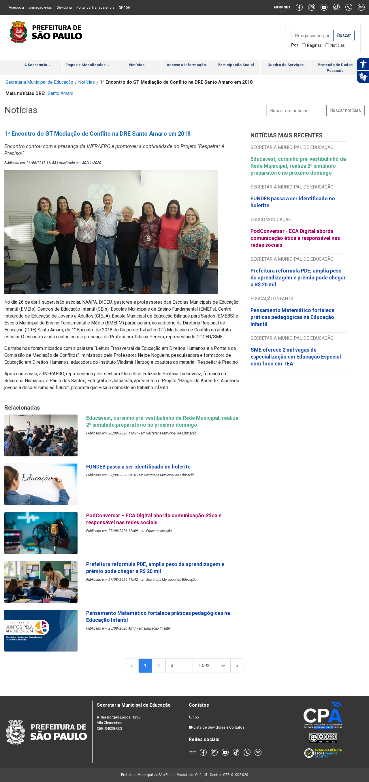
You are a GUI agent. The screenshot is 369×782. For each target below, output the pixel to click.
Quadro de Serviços (286, 65)
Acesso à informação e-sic (30, 7)
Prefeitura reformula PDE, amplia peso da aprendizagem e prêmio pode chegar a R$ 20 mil (298, 278)
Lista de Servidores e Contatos (218, 727)
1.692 (204, 665)
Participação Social (236, 65)
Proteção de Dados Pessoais (335, 68)
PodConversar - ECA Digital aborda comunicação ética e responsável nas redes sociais (295, 238)
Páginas (314, 45)
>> (223, 665)
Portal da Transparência (95, 7)
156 (196, 717)
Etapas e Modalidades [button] (85, 65)
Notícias (337, 45)
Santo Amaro (61, 93)
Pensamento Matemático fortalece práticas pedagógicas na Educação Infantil (292, 317)
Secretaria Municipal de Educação (39, 82)
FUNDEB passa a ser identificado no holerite (293, 201)
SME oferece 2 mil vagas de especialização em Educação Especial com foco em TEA (296, 357)
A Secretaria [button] (36, 65)
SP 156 (124, 7)
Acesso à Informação (186, 65)
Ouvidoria (64, 7)
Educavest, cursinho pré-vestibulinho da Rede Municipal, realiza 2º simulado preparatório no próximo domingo (298, 166)
